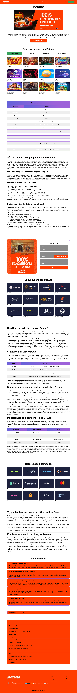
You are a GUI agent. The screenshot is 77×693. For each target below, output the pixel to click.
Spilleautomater (61, 53)
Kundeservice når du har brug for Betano (18, 659)
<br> (10, 651)
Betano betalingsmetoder (14, 653)
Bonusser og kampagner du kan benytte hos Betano (20, 645)
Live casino (29, 53)
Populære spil (14, 53)
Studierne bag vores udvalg (15, 642)
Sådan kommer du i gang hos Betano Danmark (19, 631)
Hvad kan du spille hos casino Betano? (18, 639)
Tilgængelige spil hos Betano (15, 625)
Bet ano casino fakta (13, 628)
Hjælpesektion (12, 662)
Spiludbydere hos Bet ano (15, 637)
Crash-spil (45, 53)
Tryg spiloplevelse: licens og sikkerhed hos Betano (20, 656)
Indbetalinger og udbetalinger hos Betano (18, 648)
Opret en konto (12, 634)
